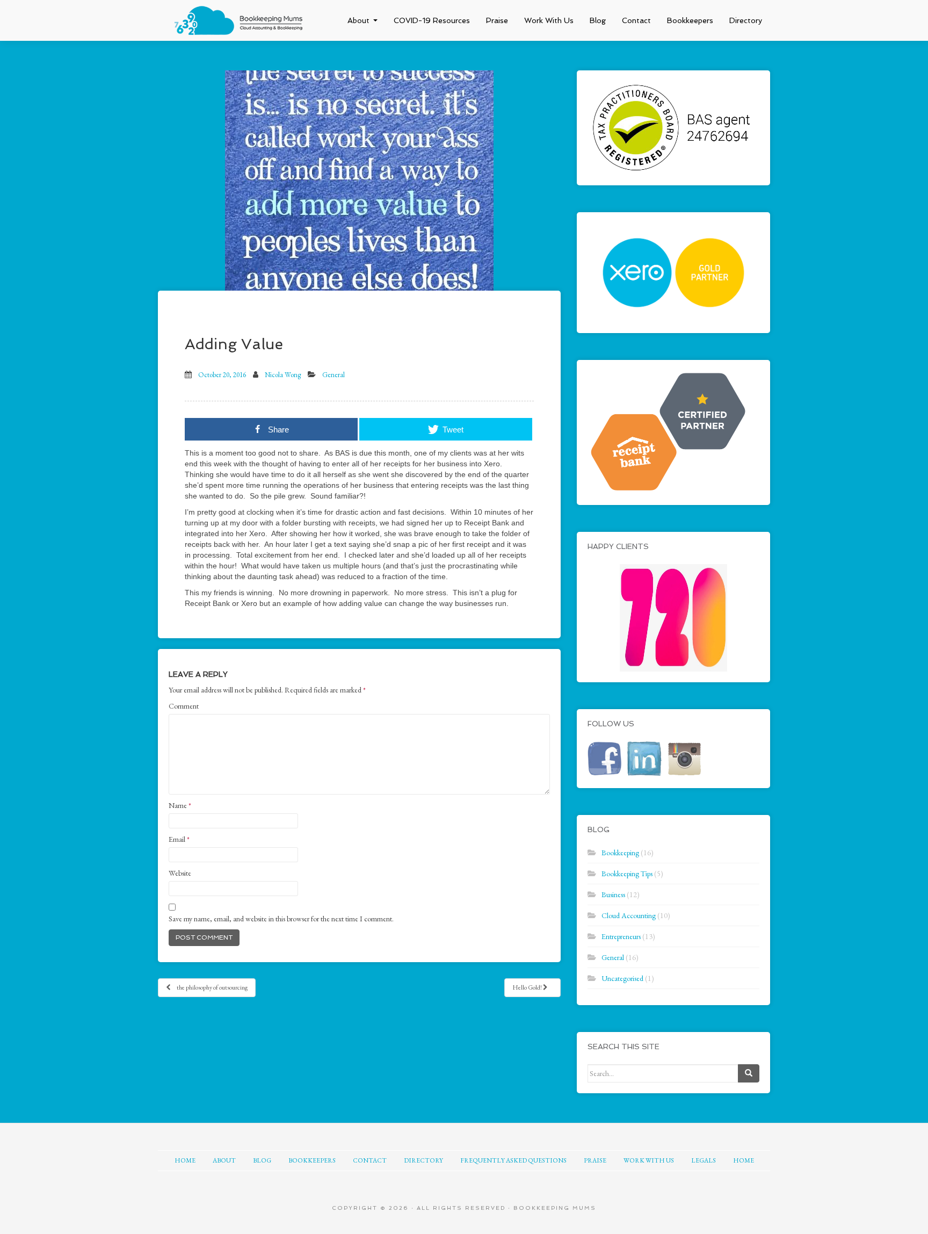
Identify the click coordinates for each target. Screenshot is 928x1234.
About (358, 20)
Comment (184, 706)
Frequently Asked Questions (513, 1160)
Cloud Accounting (628, 915)
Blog (598, 20)
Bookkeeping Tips (627, 873)
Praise (497, 20)
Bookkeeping (620, 852)
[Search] (748, 1073)
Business (613, 894)
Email (179, 839)
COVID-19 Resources (432, 20)
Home (185, 1160)
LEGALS (703, 1160)
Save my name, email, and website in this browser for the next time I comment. (281, 918)
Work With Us (549, 20)
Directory (745, 20)
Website (180, 873)
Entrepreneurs (621, 936)
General (333, 374)
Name (180, 805)
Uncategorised (622, 978)
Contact (636, 20)
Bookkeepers (690, 20)
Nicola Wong (283, 374)
